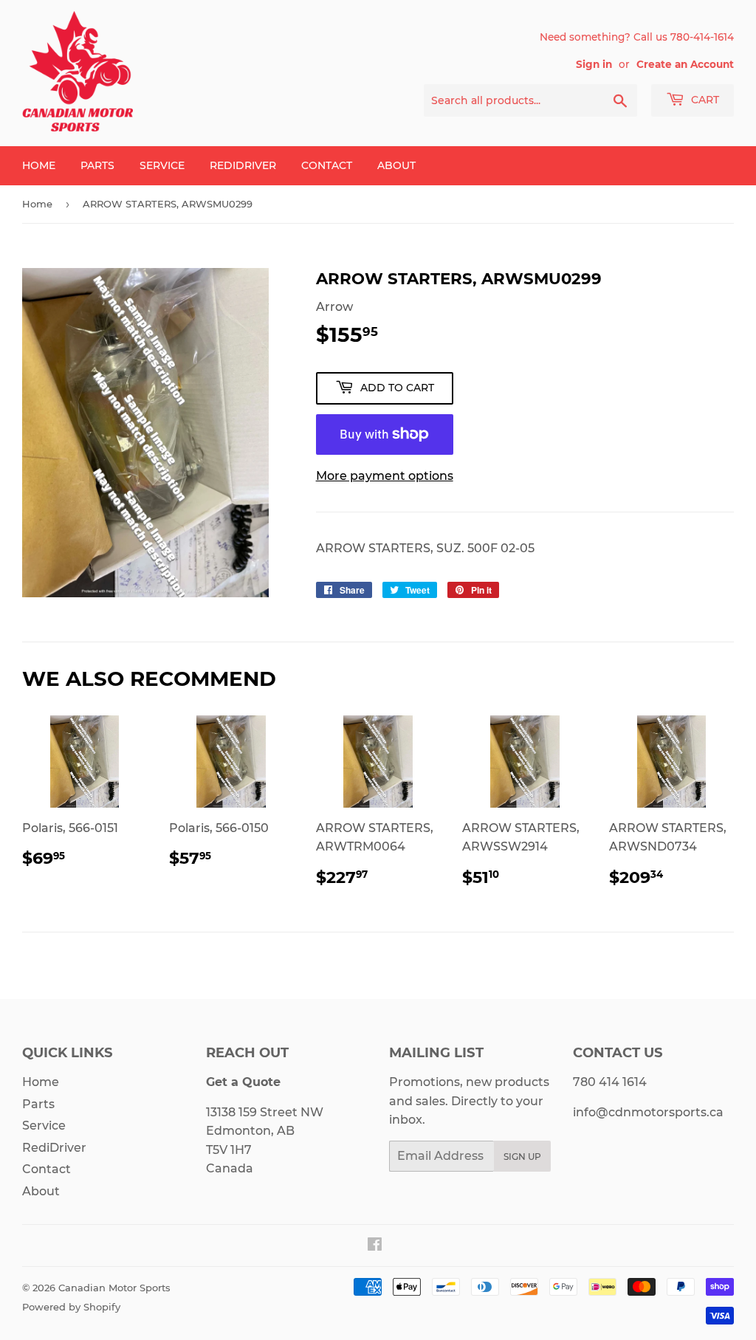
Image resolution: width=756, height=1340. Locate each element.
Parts (97, 165)
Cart (703, 99)
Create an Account (685, 64)
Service (162, 165)
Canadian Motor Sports (114, 1287)
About (396, 165)
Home (38, 165)
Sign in (594, 64)
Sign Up (522, 1156)
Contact (326, 165)
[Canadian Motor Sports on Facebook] (374, 1246)
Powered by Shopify (71, 1307)
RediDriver (243, 165)
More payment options (384, 476)
